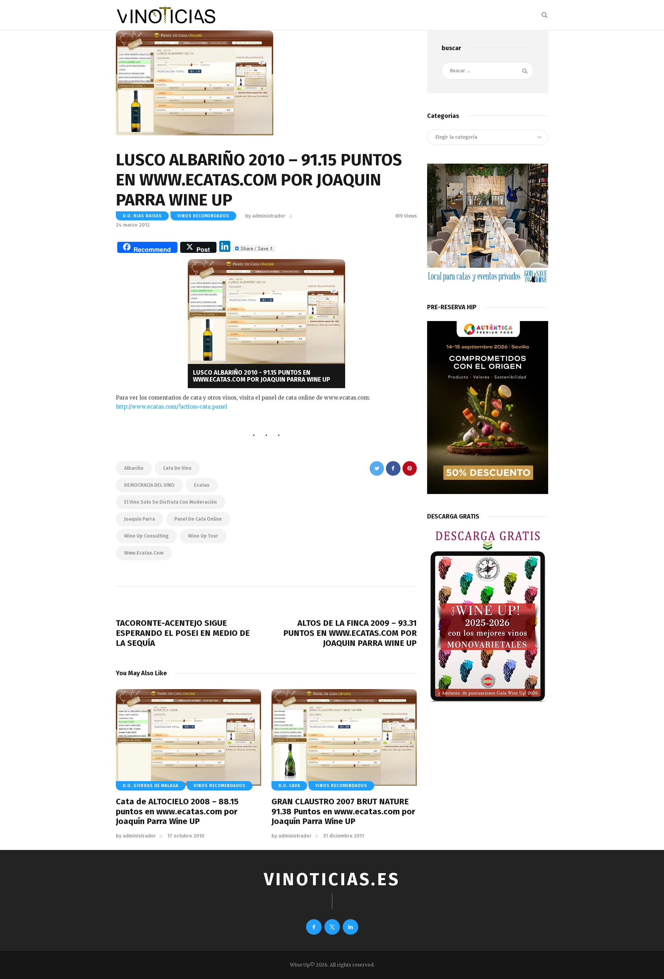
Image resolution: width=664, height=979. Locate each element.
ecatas (202, 485)
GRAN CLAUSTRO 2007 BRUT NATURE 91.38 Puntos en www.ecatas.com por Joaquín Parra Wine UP (343, 811)
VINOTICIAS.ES (332, 879)
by (265, 216)
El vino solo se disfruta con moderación (170, 502)
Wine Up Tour (203, 536)
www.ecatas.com (144, 553)
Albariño (134, 468)
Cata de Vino (177, 468)
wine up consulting (146, 536)
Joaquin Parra (139, 519)
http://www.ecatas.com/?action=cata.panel (171, 406)
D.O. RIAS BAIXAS (142, 215)
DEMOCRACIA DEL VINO (149, 485)
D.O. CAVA (289, 785)
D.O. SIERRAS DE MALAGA (150, 785)
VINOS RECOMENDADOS (203, 215)
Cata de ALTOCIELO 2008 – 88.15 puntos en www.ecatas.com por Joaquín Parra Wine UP (177, 811)
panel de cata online (198, 519)
